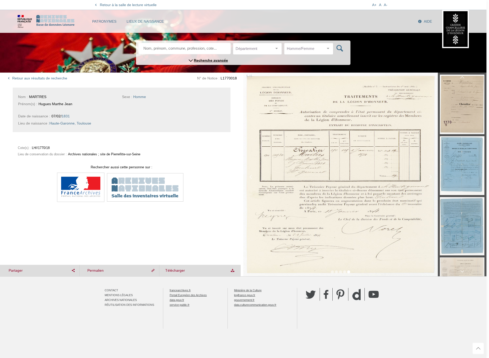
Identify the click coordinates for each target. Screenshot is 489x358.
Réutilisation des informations (129, 304)
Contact (111, 290)
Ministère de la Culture (248, 290)
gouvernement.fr (244, 299)
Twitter (311, 294)
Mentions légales (119, 295)
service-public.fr (179, 304)
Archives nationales (121, 299)
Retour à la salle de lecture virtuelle (128, 5)
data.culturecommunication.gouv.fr (255, 304)
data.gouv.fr (177, 299)
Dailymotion (356, 294)
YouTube (374, 294)
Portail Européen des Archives (188, 295)
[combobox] (258, 50)
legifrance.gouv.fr (244, 295)
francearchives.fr (180, 290)
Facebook (326, 294)
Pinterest (340, 294)
